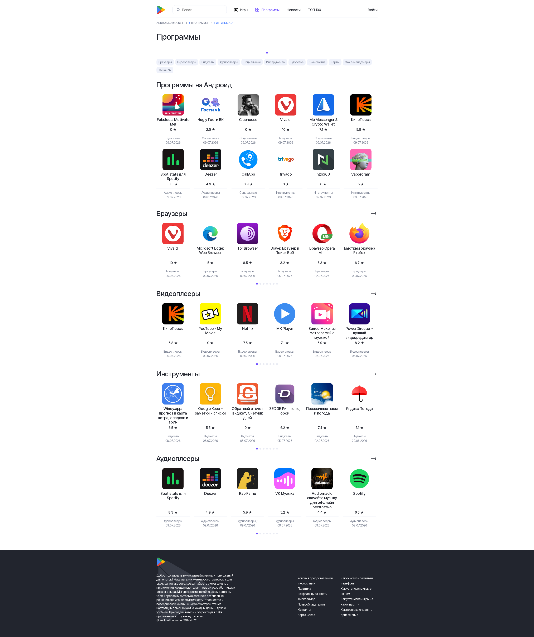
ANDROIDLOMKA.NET (169, 22)
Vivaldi (285, 119)
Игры (244, 10)
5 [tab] (270, 284)
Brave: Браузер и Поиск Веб (285, 250)
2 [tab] (260, 284)
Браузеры (165, 62)
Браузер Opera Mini (322, 250)
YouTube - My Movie (210, 330)
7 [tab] (277, 284)
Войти (373, 10)
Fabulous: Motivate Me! (173, 121)
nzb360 (323, 174)
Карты (335, 62)
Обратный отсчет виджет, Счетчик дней (247, 413)
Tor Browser (247, 248)
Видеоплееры (186, 62)
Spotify (359, 493)
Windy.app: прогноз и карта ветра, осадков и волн (173, 415)
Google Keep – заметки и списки (210, 410)
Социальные (252, 62)
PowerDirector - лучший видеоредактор (359, 333)
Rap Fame (247, 493)
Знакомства (317, 62)
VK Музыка (284, 493)
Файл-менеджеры (357, 62)
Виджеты (208, 62)
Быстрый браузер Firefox (359, 250)
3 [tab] (263, 284)
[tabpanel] (173, 250)
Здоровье (297, 62)
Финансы (165, 70)
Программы (271, 10)
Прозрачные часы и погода (322, 410)
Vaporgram (360, 174)
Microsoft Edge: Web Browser (210, 250)
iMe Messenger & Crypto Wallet (323, 121)
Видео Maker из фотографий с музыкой (322, 333)
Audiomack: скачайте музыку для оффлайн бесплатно (322, 500)
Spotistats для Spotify (173, 176)
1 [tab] (267, 53)
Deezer (210, 174)
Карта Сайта (306, 615)
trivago (286, 174)
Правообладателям (311, 604)
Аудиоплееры (229, 62)
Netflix (247, 328)
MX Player (284, 328)
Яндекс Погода (359, 408)
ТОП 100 (314, 10)
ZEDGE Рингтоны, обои (284, 410)
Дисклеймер (306, 599)
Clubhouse (248, 119)
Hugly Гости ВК (211, 119)
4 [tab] (267, 284)
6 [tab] (274, 284)
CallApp (248, 174)
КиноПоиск (361, 119)
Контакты (304, 609)
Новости (294, 10)
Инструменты (275, 62)
